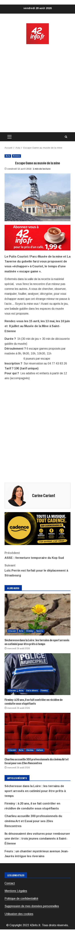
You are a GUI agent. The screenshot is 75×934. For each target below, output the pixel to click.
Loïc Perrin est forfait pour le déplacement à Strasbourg (36, 570)
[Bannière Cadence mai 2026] (37, 528)
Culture (39, 750)
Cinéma (29, 750)
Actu (8, 156)
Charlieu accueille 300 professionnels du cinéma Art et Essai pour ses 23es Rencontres (37, 734)
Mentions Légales (16, 890)
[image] (37, 237)
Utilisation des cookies (19, 913)
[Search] (65, 136)
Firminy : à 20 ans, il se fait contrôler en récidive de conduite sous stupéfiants (37, 674)
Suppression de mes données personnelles (32, 906)
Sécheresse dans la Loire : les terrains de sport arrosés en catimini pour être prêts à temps (37, 614)
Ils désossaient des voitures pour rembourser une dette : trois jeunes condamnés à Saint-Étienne (37, 838)
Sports (39, 631)
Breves (16, 156)
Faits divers (32, 691)
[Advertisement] (37, 88)
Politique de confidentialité (21, 898)
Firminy (29, 631)
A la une (12, 631)
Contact (10, 883)
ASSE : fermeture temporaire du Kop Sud (34, 555)
